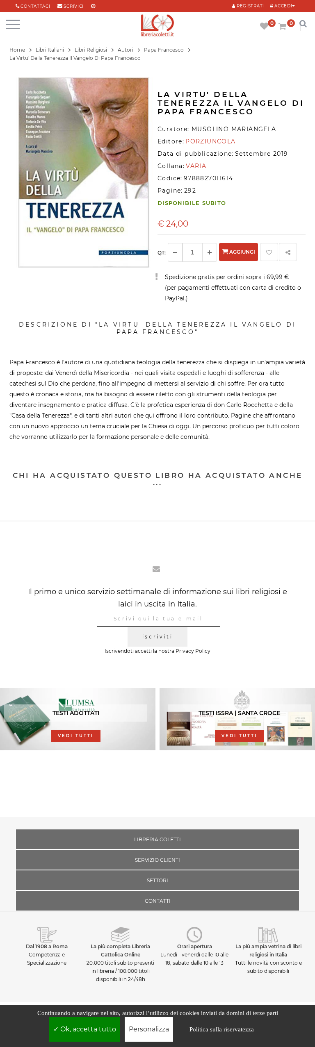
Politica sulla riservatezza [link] (221, 1029)
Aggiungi (241, 252)
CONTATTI (158, 901)
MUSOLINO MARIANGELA (234, 129)
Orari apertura (194, 946)
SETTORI (157, 880)
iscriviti (157, 637)
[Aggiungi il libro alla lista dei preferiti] (269, 252)
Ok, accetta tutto (87, 1029)
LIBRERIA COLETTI (157, 839)
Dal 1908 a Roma (47, 946)
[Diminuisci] (175, 252)
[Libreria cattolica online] (157, 26)
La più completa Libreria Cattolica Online (120, 950)
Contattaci (35, 6)
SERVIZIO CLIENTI (157, 860)
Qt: (162, 253)
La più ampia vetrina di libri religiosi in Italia (268, 950)
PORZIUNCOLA (210, 141)
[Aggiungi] (210, 252)
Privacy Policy (193, 651)
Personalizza (149, 1029)
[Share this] (288, 252)
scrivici (74, 6)
